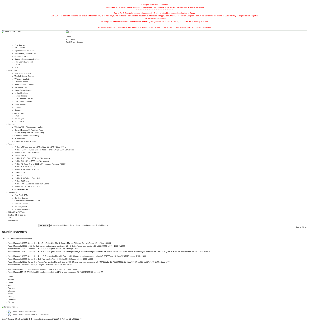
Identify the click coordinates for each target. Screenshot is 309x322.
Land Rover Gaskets (22, 73)
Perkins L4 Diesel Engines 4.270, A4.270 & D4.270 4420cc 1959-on (40, 147)
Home (68, 36)
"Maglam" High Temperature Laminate (29, 127)
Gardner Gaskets (21, 56)
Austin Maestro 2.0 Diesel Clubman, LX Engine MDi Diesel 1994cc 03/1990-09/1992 (40, 265)
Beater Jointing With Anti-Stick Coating (29, 133)
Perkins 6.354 (19, 172)
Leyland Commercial (22, 209)
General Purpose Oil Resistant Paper (28, 130)
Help (10, 218)
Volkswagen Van (20, 206)
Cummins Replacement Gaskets (27, 59)
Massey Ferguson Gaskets (25, 53)
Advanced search (56, 225)
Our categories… (30, 311)
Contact (11, 282)
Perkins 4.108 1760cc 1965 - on (26, 153)
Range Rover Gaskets (23, 90)
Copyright (12, 299)
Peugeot (17, 107)
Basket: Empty (301, 227)
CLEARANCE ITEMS (16, 212)
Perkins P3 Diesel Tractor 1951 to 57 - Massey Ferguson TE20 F (40, 164)
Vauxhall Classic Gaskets (24, 76)
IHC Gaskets (19, 48)
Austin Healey (19, 113)
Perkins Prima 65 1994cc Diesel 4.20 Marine (31, 184)
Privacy (11, 297)
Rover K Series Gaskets (24, 85)
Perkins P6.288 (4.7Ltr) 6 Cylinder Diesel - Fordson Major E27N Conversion (44, 150)
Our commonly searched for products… (39, 314)
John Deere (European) (23, 62)
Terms (10, 294)
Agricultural (70, 39)
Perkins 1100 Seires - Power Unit (27, 178)
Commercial (12, 192)
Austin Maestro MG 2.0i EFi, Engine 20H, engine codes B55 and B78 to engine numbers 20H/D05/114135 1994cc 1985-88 (55, 272)
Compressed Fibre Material (25, 141)
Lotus (16, 116)
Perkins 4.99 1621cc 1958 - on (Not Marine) (31, 161)
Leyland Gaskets (21, 93)
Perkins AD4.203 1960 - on (24, 167)
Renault (17, 110)
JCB (16, 67)
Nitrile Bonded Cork (22, 138)
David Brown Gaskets (74, 42)
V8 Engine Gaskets (22, 79)
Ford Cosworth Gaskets (23, 99)
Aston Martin (19, 121)
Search (11, 280)
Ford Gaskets (19, 45)
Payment (11, 288)
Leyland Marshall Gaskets (24, 51)
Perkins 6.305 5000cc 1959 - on (26, 170)
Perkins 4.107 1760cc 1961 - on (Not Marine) (32, 158)
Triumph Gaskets (21, 82)
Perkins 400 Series (21, 181)
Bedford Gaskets (21, 204)
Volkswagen (19, 119)
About (10, 285)
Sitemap (11, 302)
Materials (11, 124)
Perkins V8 (18, 175)
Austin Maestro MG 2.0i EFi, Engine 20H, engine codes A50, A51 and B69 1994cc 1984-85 (43, 269)
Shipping (11, 291)
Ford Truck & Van (21, 195)
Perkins (11, 144)
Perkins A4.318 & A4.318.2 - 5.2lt (27, 186)
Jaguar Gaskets (20, 96)
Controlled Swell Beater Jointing (26, 136)
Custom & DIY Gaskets (17, 215)
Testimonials (13, 221)
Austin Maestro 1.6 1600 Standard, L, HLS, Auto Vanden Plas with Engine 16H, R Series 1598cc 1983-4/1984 (50, 259)
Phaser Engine (20, 155)
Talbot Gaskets (20, 104)
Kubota (17, 65)
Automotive (12, 70)
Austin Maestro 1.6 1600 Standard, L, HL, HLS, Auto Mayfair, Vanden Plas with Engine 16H (43, 249)
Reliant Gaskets (20, 87)
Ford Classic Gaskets (23, 102)
